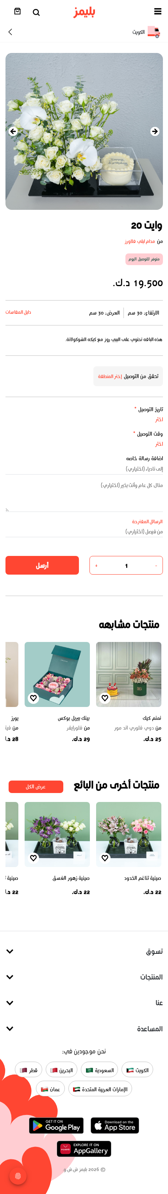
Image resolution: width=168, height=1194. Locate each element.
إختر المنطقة (110, 376)
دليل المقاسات (18, 312)
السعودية (103, 1070)
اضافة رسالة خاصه (144, 458)
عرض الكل (36, 786)
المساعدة (150, 1029)
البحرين (65, 1070)
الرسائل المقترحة (147, 521)
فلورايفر (78, 728)
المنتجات (151, 977)
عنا (159, 1003)
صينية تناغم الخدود (142, 878)
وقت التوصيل (148, 434)
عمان (54, 1089)
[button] (158, 12)
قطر (32, 1070)
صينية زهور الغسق (70, 878)
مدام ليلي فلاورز (140, 241)
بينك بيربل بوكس (73, 718)
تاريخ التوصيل (148, 409)
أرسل (42, 565)
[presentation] (13, 131)
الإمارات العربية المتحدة (103, 1089)
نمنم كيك (152, 718)
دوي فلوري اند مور (137, 728)
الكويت (141, 1070)
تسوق (154, 951)
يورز (14, 718)
